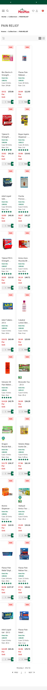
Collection (13, 17)
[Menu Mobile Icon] (3, 11)
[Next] (36, 2)
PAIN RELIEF (24, 17)
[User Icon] (37, 11)
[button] (7, 150)
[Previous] (11, 2)
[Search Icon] (7, 11)
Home (4, 17)
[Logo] (23, 10)
